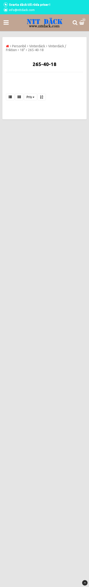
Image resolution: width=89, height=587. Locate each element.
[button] (82, 22)
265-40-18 (36, 50)
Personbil (19, 46)
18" (22, 50)
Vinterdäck (37, 46)
